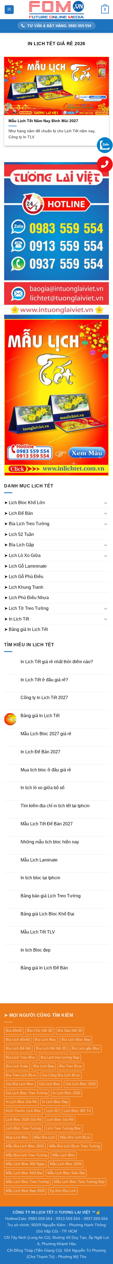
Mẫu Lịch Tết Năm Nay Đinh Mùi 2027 (43, 121)
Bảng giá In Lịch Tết (40, 715)
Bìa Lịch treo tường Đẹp (60, 1057)
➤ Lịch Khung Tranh (23, 587)
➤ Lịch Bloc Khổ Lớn (24, 502)
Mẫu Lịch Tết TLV (38, 932)
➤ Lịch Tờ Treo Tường (26, 608)
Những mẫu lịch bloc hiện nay (50, 842)
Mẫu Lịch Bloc (63, 1155)
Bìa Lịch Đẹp (43, 1066)
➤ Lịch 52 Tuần (19, 534)
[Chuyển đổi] (105, 502)
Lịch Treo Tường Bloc (63, 1128)
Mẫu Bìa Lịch (44, 1137)
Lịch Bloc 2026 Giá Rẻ (23, 1120)
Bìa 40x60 (14, 1031)
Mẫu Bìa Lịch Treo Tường (26, 1155)
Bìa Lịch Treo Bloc (20, 1057)
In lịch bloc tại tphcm (40, 877)
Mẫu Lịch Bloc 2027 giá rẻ (46, 733)
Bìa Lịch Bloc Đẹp (75, 1040)
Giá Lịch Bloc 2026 (81, 1084)
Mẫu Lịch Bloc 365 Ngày (25, 1164)
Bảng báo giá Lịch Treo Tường (51, 896)
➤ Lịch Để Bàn (18, 513)
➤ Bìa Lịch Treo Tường (26, 523)
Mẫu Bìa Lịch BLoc (75, 1137)
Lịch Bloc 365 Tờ (77, 1111)
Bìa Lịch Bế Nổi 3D (51, 1048)
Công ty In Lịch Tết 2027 (44, 697)
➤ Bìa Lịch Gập (19, 544)
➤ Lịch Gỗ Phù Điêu (23, 576)
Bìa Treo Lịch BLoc (21, 1075)
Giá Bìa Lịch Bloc (20, 1084)
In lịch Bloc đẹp (35, 950)
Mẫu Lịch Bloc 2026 (65, 1164)
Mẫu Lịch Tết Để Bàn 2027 (47, 823)
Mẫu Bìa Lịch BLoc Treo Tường (74, 1146)
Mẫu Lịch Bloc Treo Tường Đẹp (79, 1182)
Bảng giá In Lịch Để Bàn (44, 968)
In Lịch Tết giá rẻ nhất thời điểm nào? (57, 661)
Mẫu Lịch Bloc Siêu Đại (66, 1173)
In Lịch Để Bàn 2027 (40, 751)
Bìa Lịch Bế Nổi (18, 1048)
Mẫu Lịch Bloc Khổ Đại (24, 1173)
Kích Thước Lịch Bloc (23, 1111)
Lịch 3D (52, 1111)
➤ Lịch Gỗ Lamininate (25, 566)
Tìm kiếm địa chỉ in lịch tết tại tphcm (55, 805)
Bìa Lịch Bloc (45, 1040)
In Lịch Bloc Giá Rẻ (21, 1102)
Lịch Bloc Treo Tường (23, 1128)
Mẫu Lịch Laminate (39, 860)
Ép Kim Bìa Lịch (63, 1191)
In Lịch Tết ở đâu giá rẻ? (44, 679)
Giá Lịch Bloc (49, 1084)
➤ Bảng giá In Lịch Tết (26, 629)
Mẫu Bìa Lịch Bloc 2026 (25, 1146)
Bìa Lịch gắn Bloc (86, 1048)
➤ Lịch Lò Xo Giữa (22, 555)
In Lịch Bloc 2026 (66, 1093)
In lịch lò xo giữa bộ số (42, 787)
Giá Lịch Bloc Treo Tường (26, 1093)
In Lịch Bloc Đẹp (55, 1102)
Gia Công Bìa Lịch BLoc (61, 1075)
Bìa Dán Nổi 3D (70, 1031)
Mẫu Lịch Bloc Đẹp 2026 (25, 1191)
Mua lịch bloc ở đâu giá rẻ (46, 770)
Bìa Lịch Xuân (17, 1066)
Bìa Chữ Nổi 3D (39, 1031)
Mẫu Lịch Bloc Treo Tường (27, 1182)
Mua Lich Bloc (17, 1137)
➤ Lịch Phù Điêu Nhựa (26, 597)
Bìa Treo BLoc (70, 1066)
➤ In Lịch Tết (16, 619)
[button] (9, 9)
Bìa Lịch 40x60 (18, 1040)
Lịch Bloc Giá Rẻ (60, 1120)
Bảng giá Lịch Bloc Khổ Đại (47, 914)
